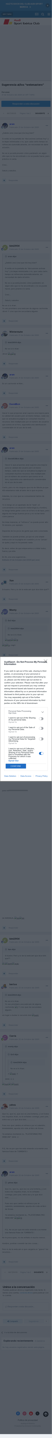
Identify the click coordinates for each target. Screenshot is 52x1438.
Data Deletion (10, 776)
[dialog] (26, 719)
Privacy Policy (42, 776)
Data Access (25, 776)
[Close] (46, 662)
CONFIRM (16, 766)
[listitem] (25, 712)
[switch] (41, 718)
